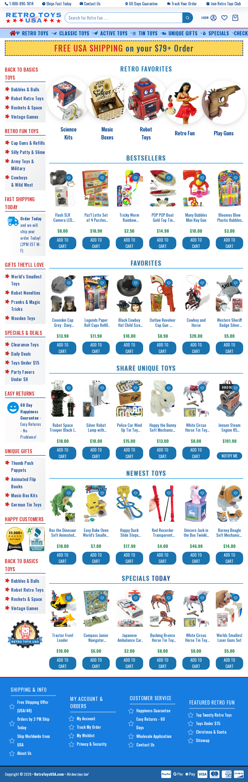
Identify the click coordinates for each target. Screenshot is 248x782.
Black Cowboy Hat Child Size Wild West (129, 325)
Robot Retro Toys (27, 98)
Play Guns (223, 133)
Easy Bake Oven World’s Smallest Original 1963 (96, 535)
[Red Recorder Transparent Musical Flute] (163, 503)
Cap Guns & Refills (28, 143)
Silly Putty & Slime (28, 152)
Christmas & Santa (211, 732)
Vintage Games (25, 117)
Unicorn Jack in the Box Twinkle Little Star (196, 535)
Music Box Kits (24, 495)
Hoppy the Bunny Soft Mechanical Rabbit (162, 430)
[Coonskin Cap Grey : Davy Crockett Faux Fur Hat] (63, 293)
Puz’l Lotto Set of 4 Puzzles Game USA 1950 (96, 220)
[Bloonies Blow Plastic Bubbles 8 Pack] (229, 188)
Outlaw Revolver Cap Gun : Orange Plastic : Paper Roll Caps (163, 327)
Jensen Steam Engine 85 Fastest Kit (229, 430)
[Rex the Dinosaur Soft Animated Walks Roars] (63, 503)
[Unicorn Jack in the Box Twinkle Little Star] (196, 503)
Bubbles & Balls (25, 89)
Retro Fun (185, 133)
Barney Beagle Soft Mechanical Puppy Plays (229, 535)
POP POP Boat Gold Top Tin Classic (163, 220)
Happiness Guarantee (153, 710)
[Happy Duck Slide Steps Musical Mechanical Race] (129, 503)
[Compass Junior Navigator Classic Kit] (96, 608)
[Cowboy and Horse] (196, 293)
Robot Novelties (25, 293)
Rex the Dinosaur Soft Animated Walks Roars (62, 535)
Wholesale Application (153, 736)
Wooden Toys (23, 318)
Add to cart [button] (62, 243)
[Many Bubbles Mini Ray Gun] (196, 188)
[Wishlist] (224, 18)
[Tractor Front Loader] (63, 608)
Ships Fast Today (58, 4)
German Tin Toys (26, 504)
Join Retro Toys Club (226, 4)
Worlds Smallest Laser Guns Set (229, 637)
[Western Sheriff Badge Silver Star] (229, 293)
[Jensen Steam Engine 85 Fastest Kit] (229, 398)
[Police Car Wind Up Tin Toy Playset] (129, 398)
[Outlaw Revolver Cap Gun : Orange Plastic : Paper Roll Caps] (163, 293)
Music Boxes (107, 133)
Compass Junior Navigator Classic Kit (96, 640)
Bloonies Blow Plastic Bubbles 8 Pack (229, 220)
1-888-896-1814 (21, 4)
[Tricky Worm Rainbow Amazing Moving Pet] (129, 188)
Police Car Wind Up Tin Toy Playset (129, 430)
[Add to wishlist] (69, 178)
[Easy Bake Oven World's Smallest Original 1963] (96, 503)
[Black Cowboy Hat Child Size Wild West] (129, 293)
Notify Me (229, 456)
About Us (24, 753)
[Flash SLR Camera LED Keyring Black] (63, 188)
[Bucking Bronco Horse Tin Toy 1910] (163, 608)
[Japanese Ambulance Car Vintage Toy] (129, 608)
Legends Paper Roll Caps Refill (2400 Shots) (96, 325)
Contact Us (92, 4)
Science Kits (69, 133)
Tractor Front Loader (62, 637)
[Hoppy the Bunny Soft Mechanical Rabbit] (163, 398)
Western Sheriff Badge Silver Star (229, 325)
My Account (86, 718)
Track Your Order (184, 4)
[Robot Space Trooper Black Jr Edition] (63, 398)
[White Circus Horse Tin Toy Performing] (196, 398)
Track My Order (89, 727)
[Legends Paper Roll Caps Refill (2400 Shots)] (96, 293)
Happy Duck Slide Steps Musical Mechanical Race (129, 537)
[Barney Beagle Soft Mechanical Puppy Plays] (229, 503)
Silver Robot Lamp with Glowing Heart (96, 430)
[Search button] (187, 17)
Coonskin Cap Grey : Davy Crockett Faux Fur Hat (63, 327)
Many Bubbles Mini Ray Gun (196, 217)
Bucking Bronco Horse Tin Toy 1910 (162, 640)
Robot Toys (146, 133)
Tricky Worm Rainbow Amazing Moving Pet (129, 222)
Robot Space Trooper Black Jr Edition (63, 430)
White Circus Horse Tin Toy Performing (196, 430)
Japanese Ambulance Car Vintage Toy (129, 640)
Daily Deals (21, 354)
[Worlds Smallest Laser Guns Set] (229, 608)
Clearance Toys (25, 344)
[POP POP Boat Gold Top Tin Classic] (163, 188)
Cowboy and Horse (196, 322)
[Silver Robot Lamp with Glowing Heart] (96, 398)
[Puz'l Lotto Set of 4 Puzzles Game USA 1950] (96, 188)
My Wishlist (86, 735)
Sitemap (202, 740)
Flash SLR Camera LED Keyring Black (62, 220)
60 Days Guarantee (143, 4)
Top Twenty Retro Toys (214, 715)
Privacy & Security (92, 744)
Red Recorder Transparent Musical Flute (163, 535)
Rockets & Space (26, 107)
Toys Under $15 (25, 363)
